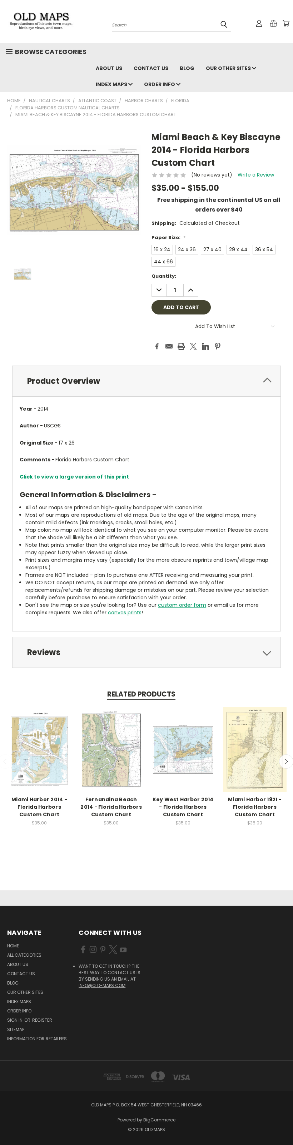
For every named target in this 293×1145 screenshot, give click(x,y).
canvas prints (124, 612)
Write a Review (256, 174)
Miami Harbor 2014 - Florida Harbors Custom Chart (39, 807)
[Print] (181, 346)
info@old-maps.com (102, 985)
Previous (282, 1122)
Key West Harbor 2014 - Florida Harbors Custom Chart (183, 807)
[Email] (169, 346)
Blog (187, 68)
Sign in (15, 1020)
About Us (109, 68)
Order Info (160, 84)
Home (13, 946)
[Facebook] (156, 346)
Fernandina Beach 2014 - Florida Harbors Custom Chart (111, 807)
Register (42, 1020)
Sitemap (15, 1029)
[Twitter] (193, 346)
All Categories (24, 955)
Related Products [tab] (141, 694)
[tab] (146, 381)
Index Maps (112, 84)
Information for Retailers (37, 1039)
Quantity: (164, 276)
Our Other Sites (229, 68)
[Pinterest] (217, 346)
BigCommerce (159, 1120)
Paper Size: (168, 237)
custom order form (182, 605)
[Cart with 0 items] (285, 23)
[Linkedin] (205, 346)
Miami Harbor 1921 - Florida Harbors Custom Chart (255, 807)
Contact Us (151, 68)
